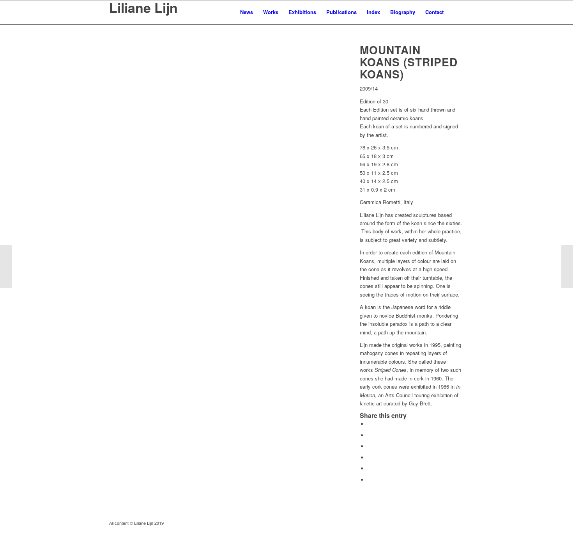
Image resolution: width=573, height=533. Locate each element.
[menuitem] (246, 12)
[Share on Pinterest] (369, 457)
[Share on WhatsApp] (369, 446)
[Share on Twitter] (369, 435)
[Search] (456, 12)
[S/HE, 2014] (567, 266)
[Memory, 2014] (6, 266)
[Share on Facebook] (369, 424)
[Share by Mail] (369, 479)
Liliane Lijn (143, 8)
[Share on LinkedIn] (369, 468)
